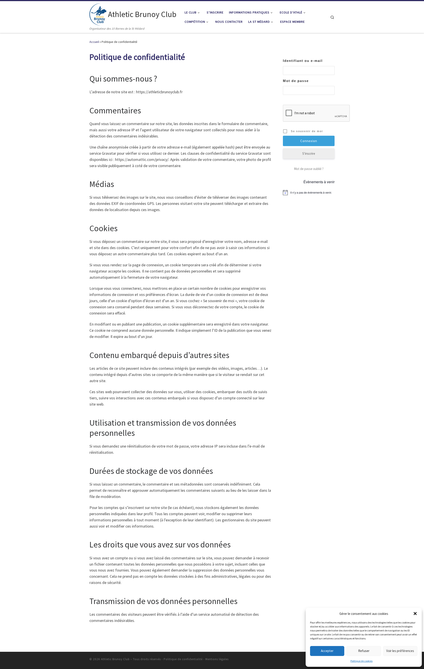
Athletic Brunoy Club (115, 659)
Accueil (94, 42)
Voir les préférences (400, 651)
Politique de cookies (361, 661)
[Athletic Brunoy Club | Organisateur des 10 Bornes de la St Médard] (97, 14)
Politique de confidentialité (183, 659)
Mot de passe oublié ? (309, 169)
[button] (415, 613)
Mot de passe (296, 81)
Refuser (363, 651)
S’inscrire (308, 153)
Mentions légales (217, 659)
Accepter (327, 651)
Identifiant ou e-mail (303, 61)
